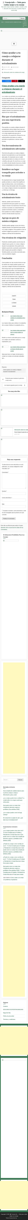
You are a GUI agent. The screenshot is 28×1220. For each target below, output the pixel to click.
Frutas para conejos (18, 874)
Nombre (4, 491)
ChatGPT (14, 295)
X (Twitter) (14, 302)
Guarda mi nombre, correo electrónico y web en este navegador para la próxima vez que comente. (14, 512)
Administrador (15, 67)
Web (3, 504)
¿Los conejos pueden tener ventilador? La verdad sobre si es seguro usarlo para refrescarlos (13, 800)
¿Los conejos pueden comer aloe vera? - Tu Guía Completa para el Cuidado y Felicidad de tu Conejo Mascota (13, 832)
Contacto (5, 1006)
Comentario (5, 472)
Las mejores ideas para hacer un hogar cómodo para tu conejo (18, 349)
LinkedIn (14, 306)
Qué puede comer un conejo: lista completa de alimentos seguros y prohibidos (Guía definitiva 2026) (11, 807)
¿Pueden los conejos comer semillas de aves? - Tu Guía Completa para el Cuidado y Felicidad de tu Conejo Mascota (14, 845)
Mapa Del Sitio (6, 1012)
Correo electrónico (7, 497)
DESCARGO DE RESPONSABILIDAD (13, 1009)
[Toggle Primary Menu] (14, 43)
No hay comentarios (8, 69)
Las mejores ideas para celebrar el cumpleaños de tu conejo (17, 318)
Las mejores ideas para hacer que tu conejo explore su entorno (18, 332)
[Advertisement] (14, 27)
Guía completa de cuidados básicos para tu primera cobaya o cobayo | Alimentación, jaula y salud (13, 792)
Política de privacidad (8, 1016)
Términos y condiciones (9, 1019)
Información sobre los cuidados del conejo (14, 72)
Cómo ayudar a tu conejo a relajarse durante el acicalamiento (13, 89)
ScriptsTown (19, 1218)
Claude (14, 299)
